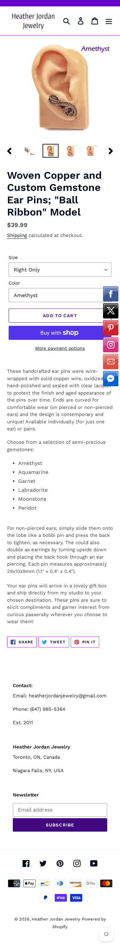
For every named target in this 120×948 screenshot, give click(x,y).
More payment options (60, 348)
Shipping (17, 235)
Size (13, 257)
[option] (31, 151)
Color (14, 283)
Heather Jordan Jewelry (56, 919)
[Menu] (109, 21)
